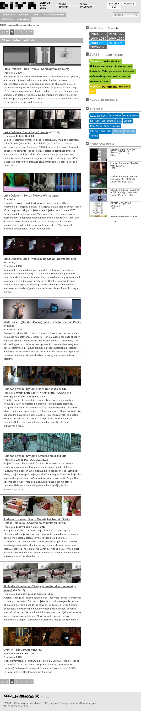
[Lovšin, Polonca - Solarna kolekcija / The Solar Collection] (98, 187)
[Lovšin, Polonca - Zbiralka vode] (98, 174)
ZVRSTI (36, 14)
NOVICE (63, 7)
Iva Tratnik (95, 121)
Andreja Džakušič (112, 126)
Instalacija (95, 71)
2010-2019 (116, 43)
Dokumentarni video (101, 66)
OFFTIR (94, 136)
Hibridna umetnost (123, 66)
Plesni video (129, 71)
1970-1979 (116, 34)
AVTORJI (24, 14)
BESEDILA (7, 19)
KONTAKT (129, 3)
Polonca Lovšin (131, 115)
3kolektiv (127, 121)
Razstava (124, 86)
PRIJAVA (45, 697)
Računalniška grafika (100, 76)
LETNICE (96, 27)
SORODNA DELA (101, 144)
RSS (114, 7)
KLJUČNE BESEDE (54, 14)
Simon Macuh (108, 121)
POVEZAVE (86, 7)
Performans (109, 86)
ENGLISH (114, 3)
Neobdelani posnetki (100, 81)
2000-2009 (98, 43)
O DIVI (62, 4)
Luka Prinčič (115, 115)
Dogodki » (95, 86)
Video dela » (96, 61)
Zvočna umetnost (121, 76)
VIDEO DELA (8, 14)
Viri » (92, 92)
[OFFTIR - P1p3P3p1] (98, 214)
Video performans (111, 71)
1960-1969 (98, 34)
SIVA (119, 121)
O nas (83, 4)
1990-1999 (116, 38)
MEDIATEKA (23, 19)
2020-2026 (98, 47)
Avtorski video (112, 61)
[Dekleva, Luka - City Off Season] (98, 160)
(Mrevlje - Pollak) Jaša (100, 131)
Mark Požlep (96, 126)
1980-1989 (98, 38)
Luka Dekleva (98, 115)
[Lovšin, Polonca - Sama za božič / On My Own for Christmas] (98, 200)
